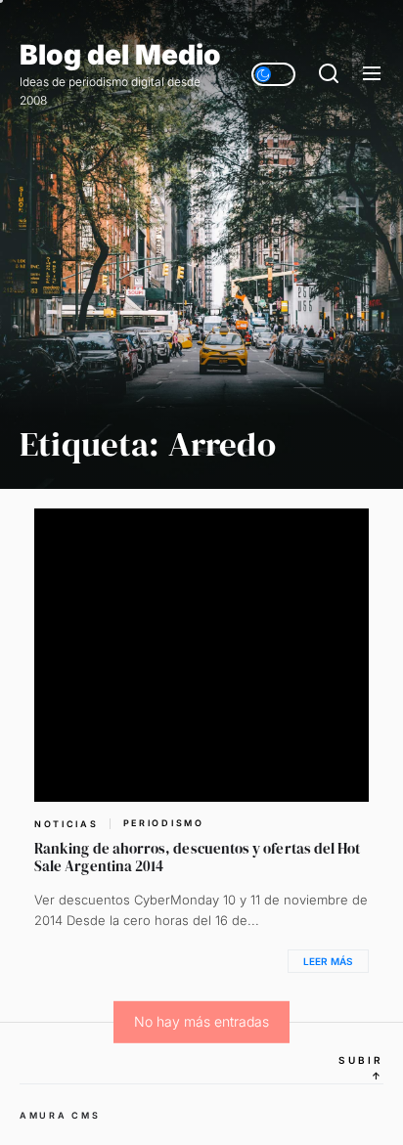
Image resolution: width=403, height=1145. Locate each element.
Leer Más (328, 961)
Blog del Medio (120, 55)
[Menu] (371, 74)
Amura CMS (60, 1115)
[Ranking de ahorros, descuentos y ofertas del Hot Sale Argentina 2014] (201, 655)
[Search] (328, 74)
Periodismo (163, 823)
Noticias (66, 823)
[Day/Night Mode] (273, 74)
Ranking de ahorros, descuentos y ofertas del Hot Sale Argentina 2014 (197, 857)
